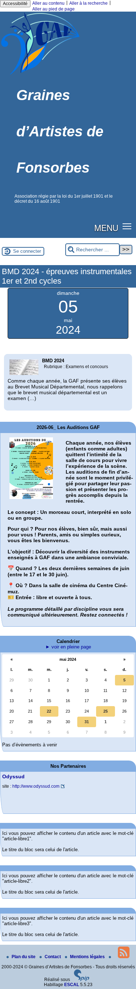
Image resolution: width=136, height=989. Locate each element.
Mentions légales (88, 956)
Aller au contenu (48, 3)
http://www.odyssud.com (35, 786)
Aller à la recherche (88, 3)
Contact (53, 956)
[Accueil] (40, 74)
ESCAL (71, 984)
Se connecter (27, 251)
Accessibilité (15, 3)
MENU (106, 227)
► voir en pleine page (68, 647)
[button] (127, 226)
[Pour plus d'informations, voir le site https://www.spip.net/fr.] (81, 979)
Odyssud (13, 776)
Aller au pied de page (53, 9)
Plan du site (24, 956)
